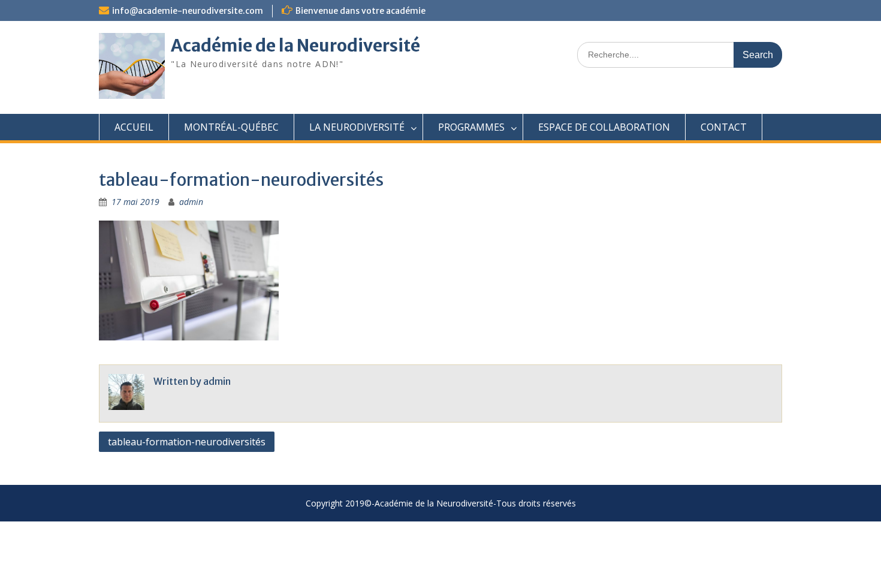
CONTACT (724, 127)
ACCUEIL (133, 127)
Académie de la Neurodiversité (295, 45)
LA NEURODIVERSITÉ (357, 127)
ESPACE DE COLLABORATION (604, 127)
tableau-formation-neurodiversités (186, 441)
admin (191, 201)
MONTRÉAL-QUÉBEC (231, 127)
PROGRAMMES (471, 127)
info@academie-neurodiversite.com (187, 10)
